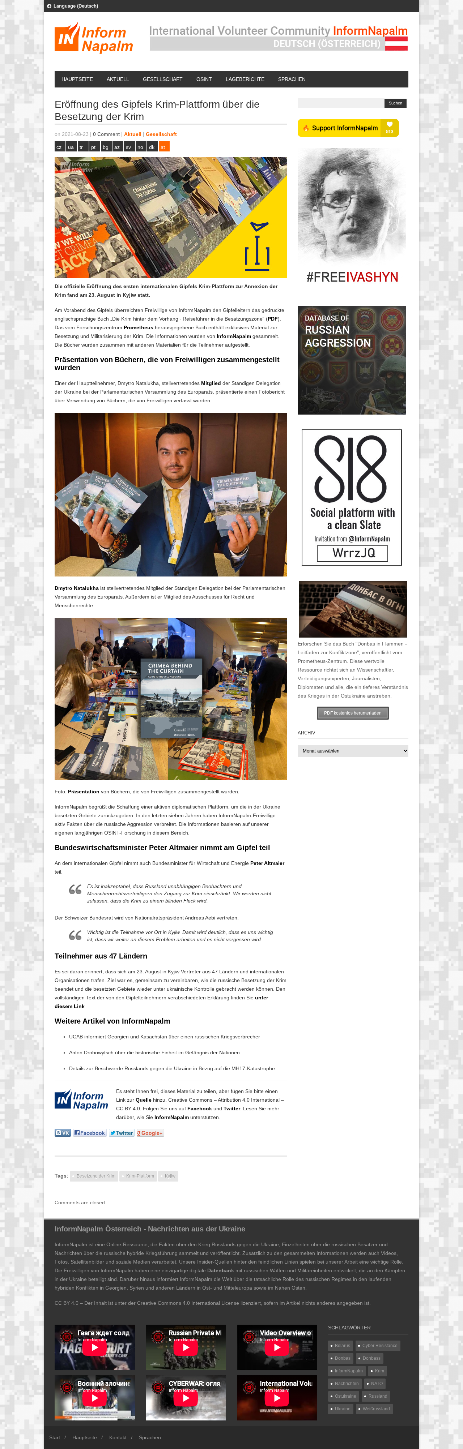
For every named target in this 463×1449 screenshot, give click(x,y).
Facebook (199, 1108)
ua (71, 147)
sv (128, 147)
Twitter (232, 1108)
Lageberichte (245, 79)
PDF (273, 319)
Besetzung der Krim (96, 1176)
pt (93, 147)
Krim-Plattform (140, 1176)
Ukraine (343, 1408)
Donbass (372, 1358)
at (163, 147)
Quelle (144, 1100)
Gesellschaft (163, 79)
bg (106, 147)
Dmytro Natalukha (77, 588)
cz (58, 147)
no (140, 147)
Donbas (343, 1358)
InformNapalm (234, 336)
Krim (379, 1370)
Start (54, 1437)
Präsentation (83, 791)
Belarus (342, 1345)
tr (81, 147)
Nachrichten (347, 1383)
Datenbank (220, 1270)
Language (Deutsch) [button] (76, 6)
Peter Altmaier (267, 863)
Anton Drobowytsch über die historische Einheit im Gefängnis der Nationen (154, 1052)
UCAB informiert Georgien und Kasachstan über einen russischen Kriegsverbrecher (164, 1036)
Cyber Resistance (380, 1345)
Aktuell (118, 79)
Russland (378, 1396)
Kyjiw (129, 295)
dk (151, 147)
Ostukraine (345, 1396)
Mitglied (211, 383)
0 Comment (106, 134)
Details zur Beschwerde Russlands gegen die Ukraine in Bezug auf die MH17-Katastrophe (172, 1068)
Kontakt (118, 1437)
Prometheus (138, 327)
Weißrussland (376, 1408)
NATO (377, 1383)
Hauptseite (77, 79)
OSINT (204, 79)
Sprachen (292, 79)
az (117, 147)
